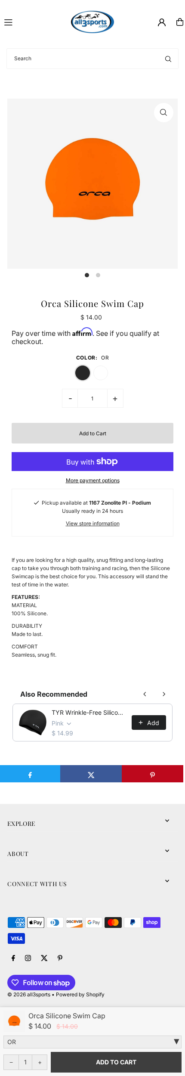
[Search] (168, 58)
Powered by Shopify (80, 994)
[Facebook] (13, 958)
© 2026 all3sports (28, 994)
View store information (93, 523)
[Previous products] (145, 694)
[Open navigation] (34, 21)
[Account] (162, 22)
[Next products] (163, 694)
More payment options (93, 480)
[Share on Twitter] (91, 773)
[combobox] (92, 58)
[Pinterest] (60, 958)
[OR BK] (92, 1042)
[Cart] (179, 22)
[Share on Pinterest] (152, 773)
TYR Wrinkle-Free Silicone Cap (89, 712)
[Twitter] (44, 958)
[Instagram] (28, 958)
